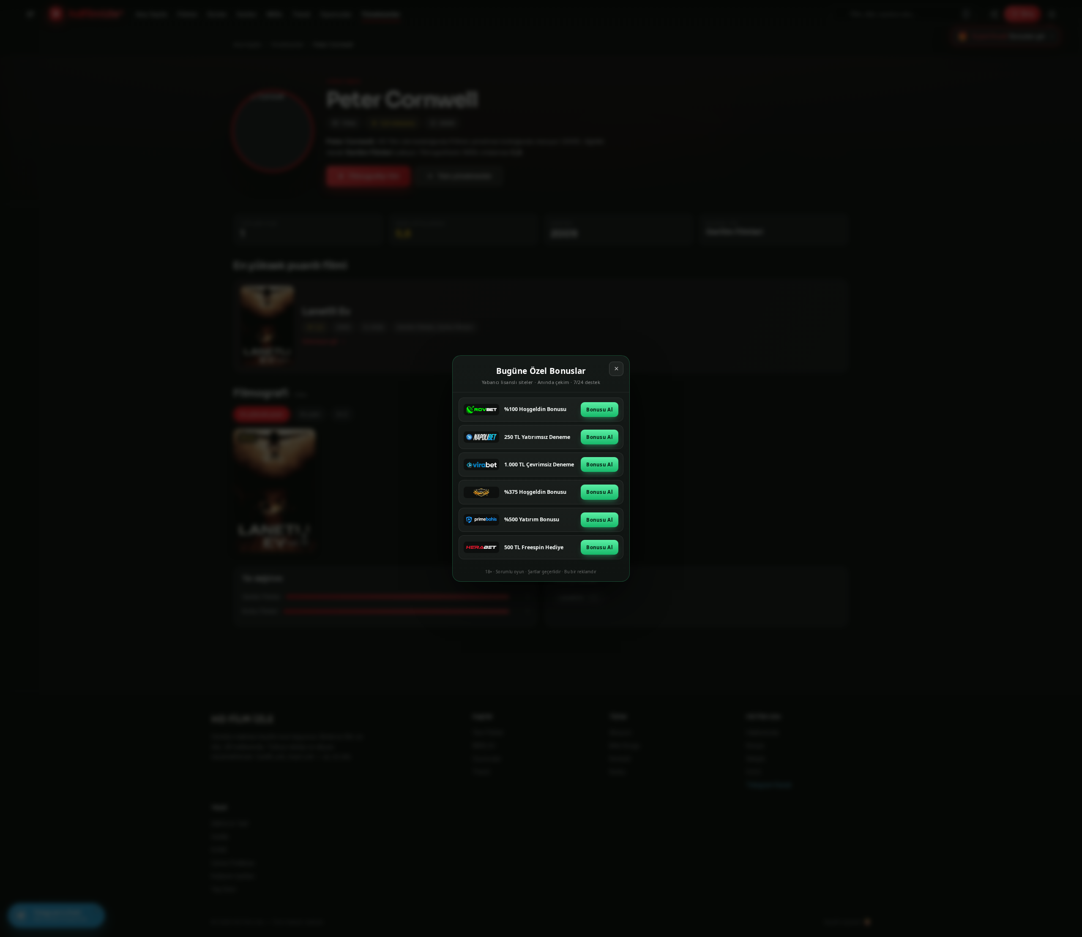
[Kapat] (616, 369)
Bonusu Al (599, 409)
